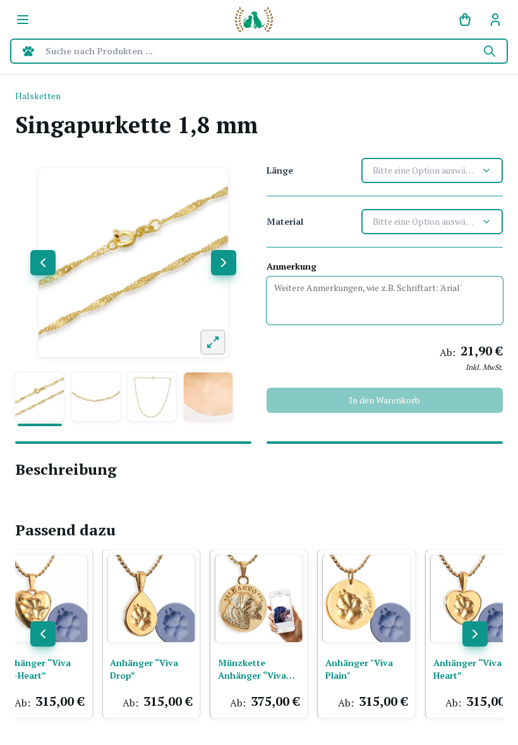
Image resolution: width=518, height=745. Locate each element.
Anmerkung (291, 266)
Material (285, 221)
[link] (495, 19)
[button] (39, 396)
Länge (280, 170)
